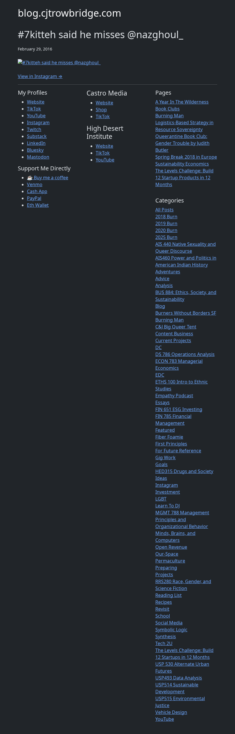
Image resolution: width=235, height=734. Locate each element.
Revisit (162, 609)
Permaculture (170, 561)
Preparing (166, 567)
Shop (101, 109)
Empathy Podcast (174, 395)
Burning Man (169, 115)
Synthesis (165, 636)
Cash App (37, 191)
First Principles (171, 444)
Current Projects (173, 340)
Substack (37, 136)
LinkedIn (36, 143)
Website (35, 102)
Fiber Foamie (169, 437)
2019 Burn (166, 223)
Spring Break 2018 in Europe (186, 157)
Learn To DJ (167, 506)
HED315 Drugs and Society (184, 471)
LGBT (161, 499)
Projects (164, 574)
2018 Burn (166, 216)
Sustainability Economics (182, 164)
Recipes (163, 602)
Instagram (38, 122)
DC (158, 347)
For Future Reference (178, 450)
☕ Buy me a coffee (47, 177)
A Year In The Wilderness (182, 102)
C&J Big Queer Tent (175, 327)
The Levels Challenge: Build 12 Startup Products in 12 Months (184, 178)
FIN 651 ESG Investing (178, 409)
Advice (162, 278)
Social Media (169, 623)
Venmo (34, 184)
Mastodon (38, 157)
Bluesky (35, 150)
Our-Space (166, 554)
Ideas (161, 478)
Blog (160, 306)
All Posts (164, 210)
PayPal (34, 198)
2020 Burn (166, 230)
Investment (167, 492)
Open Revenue (171, 547)
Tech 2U (164, 643)
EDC (159, 375)
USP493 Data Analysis (178, 678)
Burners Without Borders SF (185, 313)
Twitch (34, 129)
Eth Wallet (38, 205)
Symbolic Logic (171, 629)
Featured (165, 430)
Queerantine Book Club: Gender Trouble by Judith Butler (182, 143)
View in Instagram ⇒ (40, 76)
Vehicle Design (171, 712)
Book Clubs (167, 109)
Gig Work (165, 457)
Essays (162, 402)
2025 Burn (166, 237)
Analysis (164, 285)
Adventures (167, 271)
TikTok (34, 109)
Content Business (174, 333)
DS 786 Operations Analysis (185, 354)
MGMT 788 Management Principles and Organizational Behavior (182, 519)
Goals (161, 464)
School (162, 616)
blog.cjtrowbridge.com (69, 13)
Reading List (168, 595)
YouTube (36, 115)
